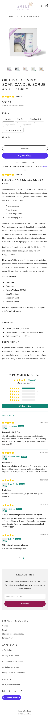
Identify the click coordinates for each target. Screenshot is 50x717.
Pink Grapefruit (35, 119)
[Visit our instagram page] (9, 691)
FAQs (4, 630)
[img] (8, 423)
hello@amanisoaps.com (11, 685)
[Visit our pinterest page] (15, 691)
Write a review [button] (25, 406)
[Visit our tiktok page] (21, 691)
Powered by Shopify (25, 711)
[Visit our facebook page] (3, 691)
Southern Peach (27, 125)
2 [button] (23, 558)
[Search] (42, 6)
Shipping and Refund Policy (13, 634)
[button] (8, 97)
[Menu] (3, 6)
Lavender (8, 119)
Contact (5, 626)
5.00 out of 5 (31, 380)
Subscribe (25, 604)
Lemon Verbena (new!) (13, 130)
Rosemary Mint (10, 125)
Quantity (6, 137)
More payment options (25, 162)
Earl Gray (20, 119)
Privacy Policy (7, 638)
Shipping (5, 105)
